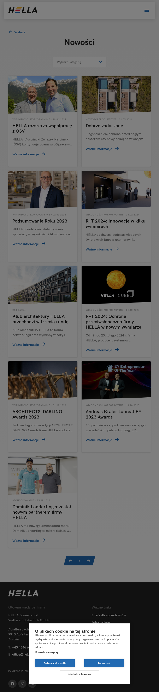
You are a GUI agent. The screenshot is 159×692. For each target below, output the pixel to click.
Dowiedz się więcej (46, 652)
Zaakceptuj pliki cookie (55, 663)
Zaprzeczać (104, 663)
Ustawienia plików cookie (80, 674)
